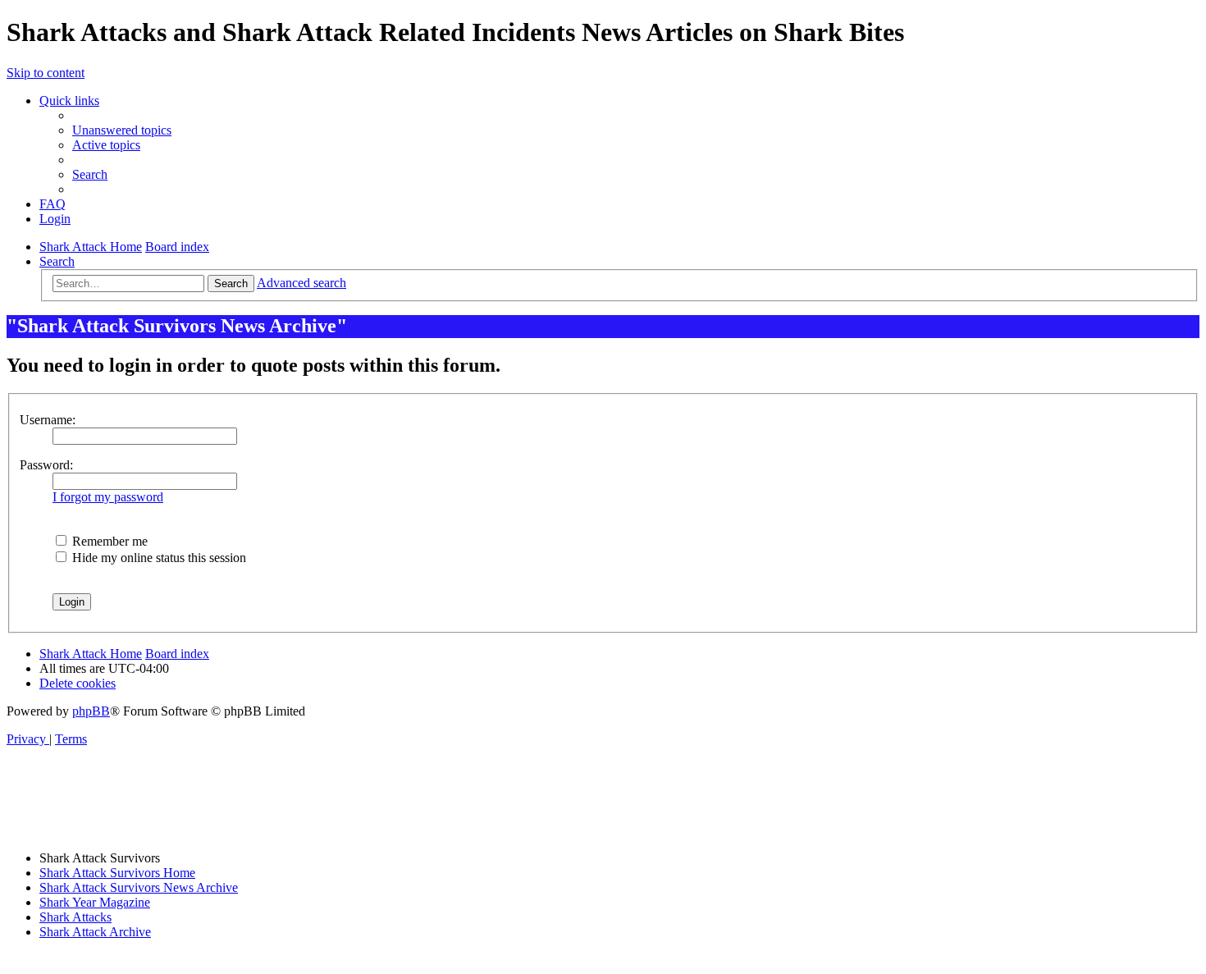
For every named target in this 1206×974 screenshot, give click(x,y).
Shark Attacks (75, 917)
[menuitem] (121, 130)
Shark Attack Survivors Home (117, 873)
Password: (46, 465)
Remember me (108, 541)
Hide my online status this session (157, 558)
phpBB (91, 711)
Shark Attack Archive (95, 932)
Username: (47, 420)
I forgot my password (108, 497)
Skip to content (46, 73)
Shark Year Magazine (94, 902)
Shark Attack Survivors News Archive (138, 887)
